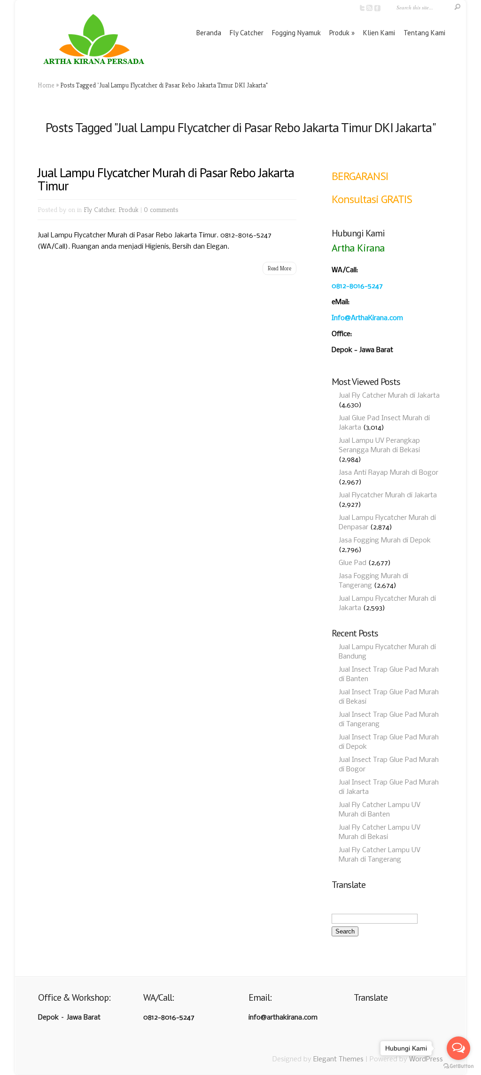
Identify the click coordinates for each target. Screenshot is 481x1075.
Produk (339, 32)
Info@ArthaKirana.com (367, 318)
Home (46, 85)
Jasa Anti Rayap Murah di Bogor (388, 473)
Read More (279, 268)
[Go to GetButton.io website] (458, 1065)
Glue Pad (352, 563)
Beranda (208, 32)
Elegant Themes (338, 1059)
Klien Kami (379, 32)
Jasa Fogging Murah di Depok (385, 540)
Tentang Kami (424, 32)
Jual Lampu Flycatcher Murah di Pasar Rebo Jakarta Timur (166, 179)
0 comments (161, 209)
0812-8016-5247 (357, 286)
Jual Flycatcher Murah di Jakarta (388, 495)
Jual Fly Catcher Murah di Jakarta (389, 396)
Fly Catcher (247, 32)
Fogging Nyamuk (296, 32)
